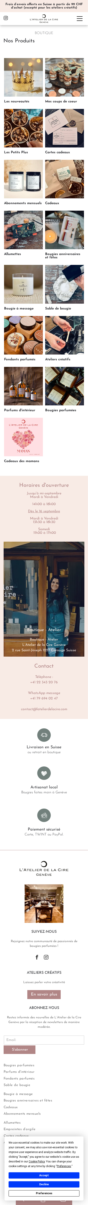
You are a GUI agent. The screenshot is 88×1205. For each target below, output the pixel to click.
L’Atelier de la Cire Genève (44, 645)
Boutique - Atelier (44, 639)
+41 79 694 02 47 (44, 698)
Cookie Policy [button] (37, 1161)
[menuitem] (44, 1065)
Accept (44, 1175)
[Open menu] (80, 19)
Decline (44, 1184)
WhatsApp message (44, 693)
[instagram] (6, 18)
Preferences (44, 1193)
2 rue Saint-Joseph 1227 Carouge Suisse (44, 650)
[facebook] (36, 958)
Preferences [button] (64, 1166)
